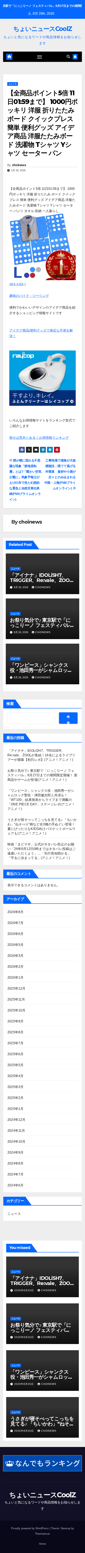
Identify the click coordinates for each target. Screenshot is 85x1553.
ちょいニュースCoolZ (42, 29)
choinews (19, 165)
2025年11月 (16, 999)
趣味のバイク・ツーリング (29, 295)
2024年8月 (15, 1163)
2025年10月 (16, 1010)
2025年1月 (15, 1108)
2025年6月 (15, 1054)
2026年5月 (15, 944)
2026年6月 (15, 934)
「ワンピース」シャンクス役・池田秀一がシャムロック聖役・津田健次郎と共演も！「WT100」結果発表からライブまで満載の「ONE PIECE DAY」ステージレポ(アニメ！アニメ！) (41, 800)
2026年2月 (15, 966)
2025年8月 (15, 1032)
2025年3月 (15, 1087)
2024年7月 (15, 1174)
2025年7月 (15, 1043)
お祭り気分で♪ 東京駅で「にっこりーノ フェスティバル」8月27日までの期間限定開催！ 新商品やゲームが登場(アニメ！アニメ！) (42, 775)
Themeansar (42, 1533)
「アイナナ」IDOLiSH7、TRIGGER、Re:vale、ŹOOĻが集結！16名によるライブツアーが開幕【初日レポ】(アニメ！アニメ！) (41, 755)
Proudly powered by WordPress (30, 1528)
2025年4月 (15, 1076)
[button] (68, 56)
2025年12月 (16, 988)
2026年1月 (15, 977)
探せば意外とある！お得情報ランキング (39, 437)
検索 (10, 703)
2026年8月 (15, 912)
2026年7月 (15, 923)
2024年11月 (16, 1130)
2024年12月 (16, 1119)
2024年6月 (15, 1185)
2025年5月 (15, 1065)
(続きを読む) (17, 284)
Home (42, 1543)
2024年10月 (16, 1141)
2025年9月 (15, 1021)
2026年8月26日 (24, 1290)
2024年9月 (15, 1152)
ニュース (12, 84)
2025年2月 (15, 1098)
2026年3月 (15, 955)
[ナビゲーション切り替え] (39, 57)
